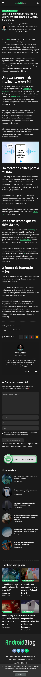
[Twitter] (26, 337)
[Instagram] (33, 371)
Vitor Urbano (32, 29)
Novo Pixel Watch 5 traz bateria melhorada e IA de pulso (24, 544)
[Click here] (20, 459)
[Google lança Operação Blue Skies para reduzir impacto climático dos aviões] (7, 532)
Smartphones (28, 580)
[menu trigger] (4, 3)
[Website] (26, 371)
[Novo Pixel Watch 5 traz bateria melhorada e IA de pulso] (7, 545)
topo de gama (25, 240)
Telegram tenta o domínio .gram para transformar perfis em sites (25, 491)
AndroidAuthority (14, 330)
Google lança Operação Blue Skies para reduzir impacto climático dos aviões (26, 530)
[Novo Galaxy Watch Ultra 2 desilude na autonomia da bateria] (11, 606)
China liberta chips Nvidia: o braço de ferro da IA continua (25, 478)
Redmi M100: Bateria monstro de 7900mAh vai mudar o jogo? (24, 504)
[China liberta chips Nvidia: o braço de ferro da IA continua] (7, 479)
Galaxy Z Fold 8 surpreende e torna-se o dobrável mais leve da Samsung (30, 621)
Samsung (6, 39)
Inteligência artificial (9, 11)
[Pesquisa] (38, 3)
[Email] (37, 337)
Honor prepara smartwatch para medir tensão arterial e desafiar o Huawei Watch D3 (26, 517)
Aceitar (20, 674)
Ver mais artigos (20, 355)
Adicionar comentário (17, 29)
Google (13, 97)
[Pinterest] (31, 337)
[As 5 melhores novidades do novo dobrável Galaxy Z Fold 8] (30, 575)
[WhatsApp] (27, 651)
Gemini (18, 97)
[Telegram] (22, 651)
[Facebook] (21, 337)
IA (25, 253)
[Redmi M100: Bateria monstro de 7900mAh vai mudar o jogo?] (7, 505)
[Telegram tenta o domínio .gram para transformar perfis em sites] (7, 492)
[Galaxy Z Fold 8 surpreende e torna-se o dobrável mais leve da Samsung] (30, 606)
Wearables (7, 611)
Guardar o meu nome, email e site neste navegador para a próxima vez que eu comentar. (20, 434)
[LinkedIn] (36, 371)
